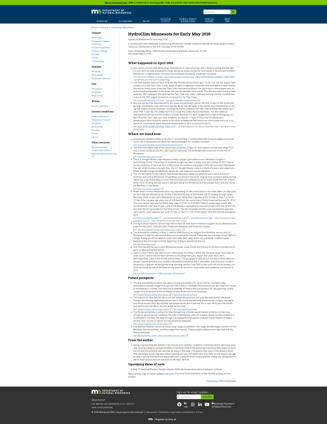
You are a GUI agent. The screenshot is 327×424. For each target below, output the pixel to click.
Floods (95, 57)
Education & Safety (166, 20)
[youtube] (207, 404)
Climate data (98, 61)
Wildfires (96, 71)
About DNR (227, 20)
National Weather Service (104, 153)
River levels (97, 75)
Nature (146, 21)
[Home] (111, 9)
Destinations (125, 21)
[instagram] (192, 404)
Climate (104, 27)
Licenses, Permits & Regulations (188, 20)
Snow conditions (100, 106)
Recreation (102, 21)
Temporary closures (101, 119)
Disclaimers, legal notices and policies (176, 412)
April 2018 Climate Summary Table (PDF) (215, 76)
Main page (97, 37)
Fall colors (97, 88)
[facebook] (179, 404)
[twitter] (186, 405)
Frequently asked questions (100, 42)
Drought (96, 54)
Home (94, 27)
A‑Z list (199, 412)
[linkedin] (199, 404)
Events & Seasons (209, 20)
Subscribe (169, 373)
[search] (233, 12)
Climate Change (99, 51)
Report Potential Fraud (116, 2)
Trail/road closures (101, 78)
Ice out (95, 137)
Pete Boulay (212, 381)
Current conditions (101, 47)
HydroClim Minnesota (122, 27)
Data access (151, 412)
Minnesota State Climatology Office (101, 148)
